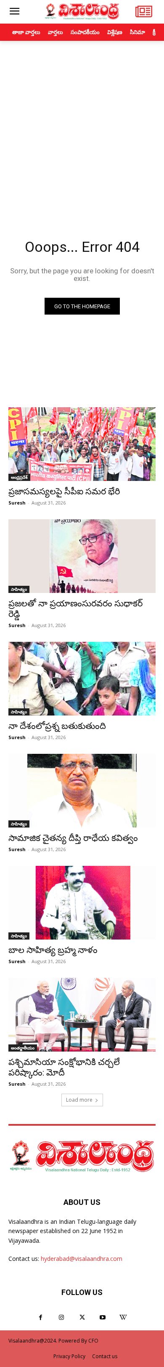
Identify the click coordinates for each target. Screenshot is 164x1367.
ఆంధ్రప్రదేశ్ (19, 477)
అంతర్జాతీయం (22, 1048)
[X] (82, 1317)
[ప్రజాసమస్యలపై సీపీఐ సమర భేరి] (82, 444)
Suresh (17, 502)
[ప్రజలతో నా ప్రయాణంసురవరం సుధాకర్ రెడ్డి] (82, 556)
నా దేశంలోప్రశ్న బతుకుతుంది (57, 726)
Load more (79, 1099)
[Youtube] (103, 1317)
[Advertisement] (82, 127)
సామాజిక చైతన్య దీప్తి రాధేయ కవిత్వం (73, 838)
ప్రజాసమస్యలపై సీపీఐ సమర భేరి (64, 491)
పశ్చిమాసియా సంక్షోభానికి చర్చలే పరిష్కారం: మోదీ (64, 1067)
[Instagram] (61, 1317)
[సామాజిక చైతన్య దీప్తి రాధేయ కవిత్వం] (82, 791)
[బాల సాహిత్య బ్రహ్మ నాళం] (82, 903)
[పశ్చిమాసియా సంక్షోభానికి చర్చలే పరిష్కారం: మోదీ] (82, 1015)
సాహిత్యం (19, 589)
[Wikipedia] (123, 1317)
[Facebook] (40, 1317)
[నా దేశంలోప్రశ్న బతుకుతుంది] (82, 679)
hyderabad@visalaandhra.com (81, 1259)
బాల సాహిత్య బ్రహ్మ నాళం (53, 950)
